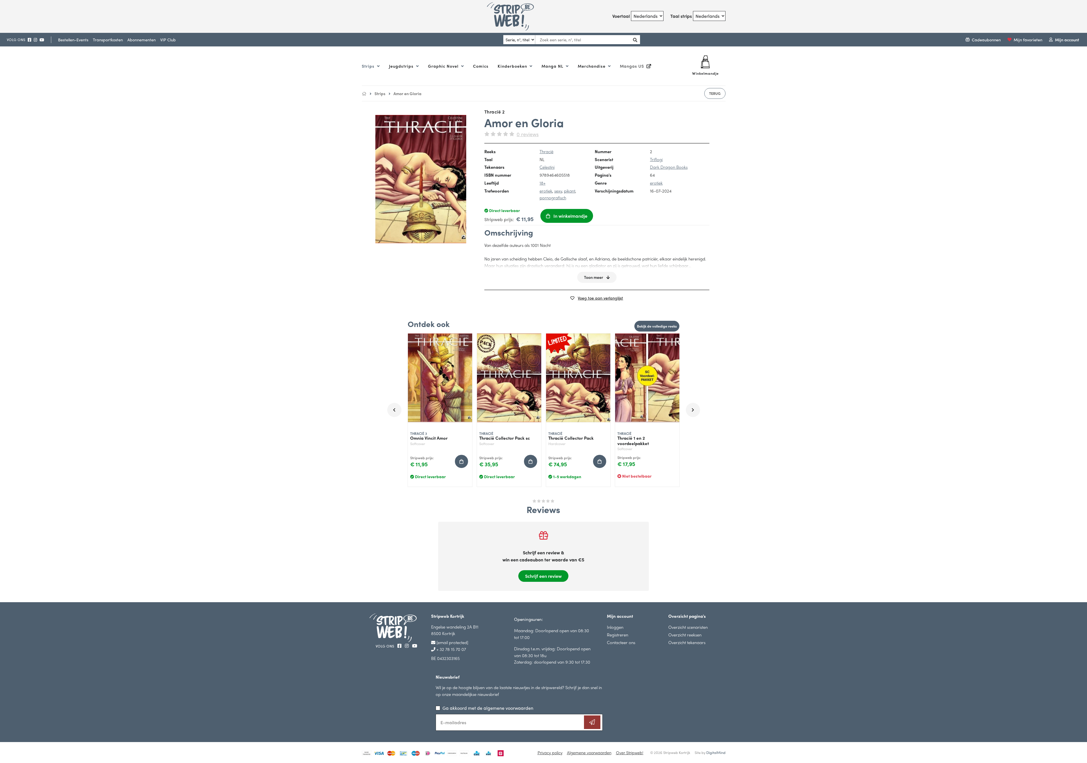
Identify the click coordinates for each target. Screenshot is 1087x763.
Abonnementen (141, 39)
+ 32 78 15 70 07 (450, 649)
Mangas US (632, 66)
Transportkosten (108, 39)
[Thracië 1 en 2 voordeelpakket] (647, 378)
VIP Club (168, 39)
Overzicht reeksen (684, 635)
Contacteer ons (621, 642)
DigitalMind (716, 752)
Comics (481, 66)
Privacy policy (550, 752)
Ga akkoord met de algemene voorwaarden (487, 708)
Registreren (617, 635)
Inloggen (615, 627)
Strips (369, 66)
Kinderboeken (513, 66)
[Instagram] (35, 40)
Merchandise (592, 66)
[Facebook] (29, 40)
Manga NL (553, 66)
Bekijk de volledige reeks (657, 326)
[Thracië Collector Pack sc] (509, 378)
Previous (394, 410)
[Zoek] (633, 39)
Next (693, 410)
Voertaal (621, 16)
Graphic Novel (444, 66)
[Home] (364, 93)
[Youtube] (42, 40)
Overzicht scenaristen (688, 627)
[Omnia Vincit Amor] (440, 378)
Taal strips (681, 16)
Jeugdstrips (402, 66)
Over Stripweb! (629, 752)
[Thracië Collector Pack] (578, 378)
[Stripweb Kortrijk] (517, 16)
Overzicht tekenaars (686, 642)
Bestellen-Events (73, 39)
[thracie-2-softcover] (421, 179)
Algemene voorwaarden (589, 752)
